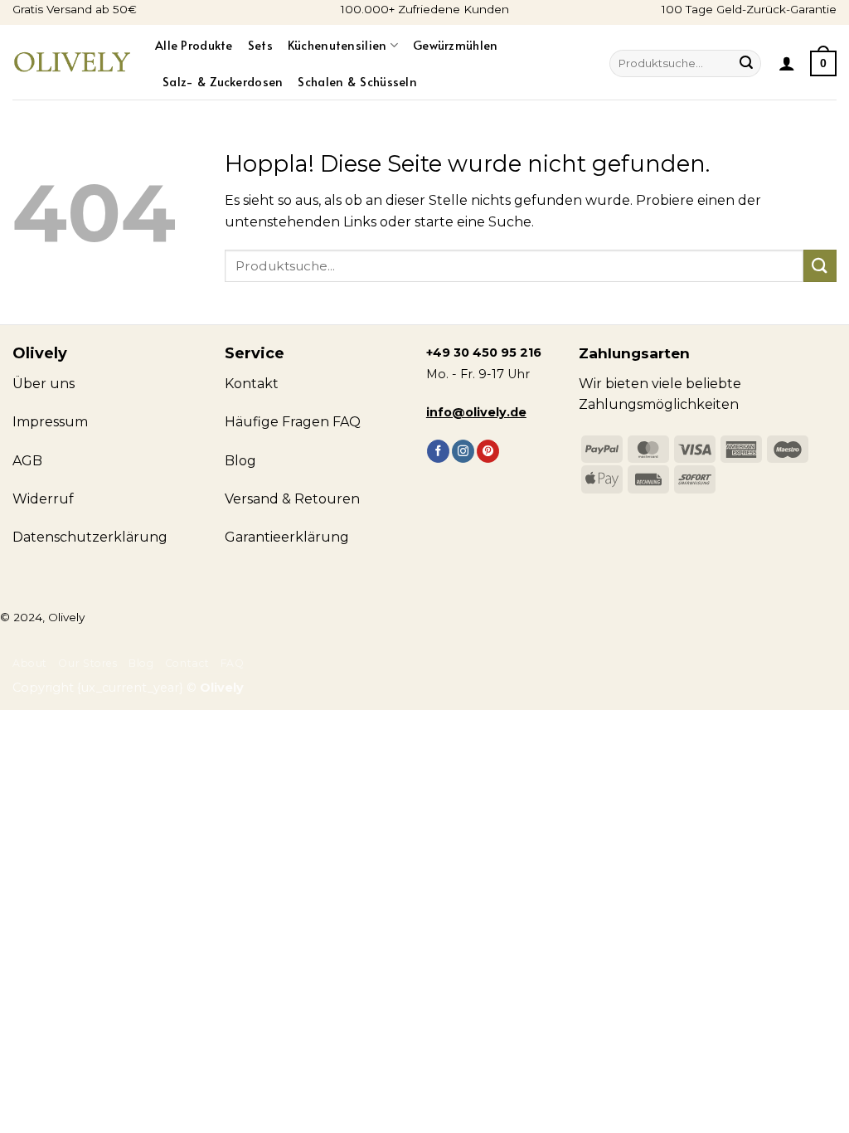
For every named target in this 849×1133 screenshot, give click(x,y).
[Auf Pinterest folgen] (488, 451)
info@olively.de (476, 412)
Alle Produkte (194, 44)
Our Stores (87, 663)
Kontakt (252, 383)
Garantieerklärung (287, 537)
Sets (260, 44)
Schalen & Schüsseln (357, 81)
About (29, 663)
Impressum (50, 422)
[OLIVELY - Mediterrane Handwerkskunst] (71, 62)
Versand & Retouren (292, 499)
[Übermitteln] (746, 64)
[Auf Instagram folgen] (463, 451)
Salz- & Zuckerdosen (223, 81)
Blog (141, 663)
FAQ (233, 663)
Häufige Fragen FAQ (293, 422)
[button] (787, 63)
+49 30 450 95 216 (483, 352)
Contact (187, 663)
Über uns (43, 383)
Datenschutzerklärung (89, 537)
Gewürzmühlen (455, 44)
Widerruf (43, 499)
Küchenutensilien (337, 44)
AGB (27, 461)
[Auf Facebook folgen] (438, 451)
